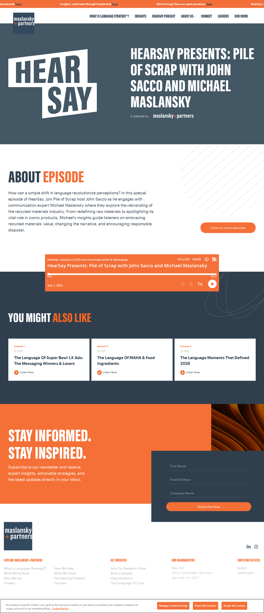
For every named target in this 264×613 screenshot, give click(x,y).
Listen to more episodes (228, 228)
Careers (223, 16)
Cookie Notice (60, 608)
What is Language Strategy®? (109, 16)
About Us (187, 16)
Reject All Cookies (205, 605)
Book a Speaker (122, 573)
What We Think (65, 573)
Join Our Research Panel (128, 568)
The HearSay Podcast (69, 578)
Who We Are (13, 578)
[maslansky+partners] (41, 19)
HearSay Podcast (163, 16)
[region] (132, 606)
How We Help (64, 568)
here (11, 4)
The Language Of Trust (127, 583)
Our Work (241, 16)
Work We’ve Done (16, 573)
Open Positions (122, 578)
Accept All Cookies (234, 605)
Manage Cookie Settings (173, 605)
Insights (140, 16)
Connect (206, 16)
